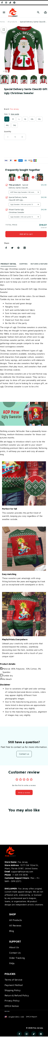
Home (2, 22)
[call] (20, 874)
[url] (31, 1016)
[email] (19, 871)
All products (12, 22)
